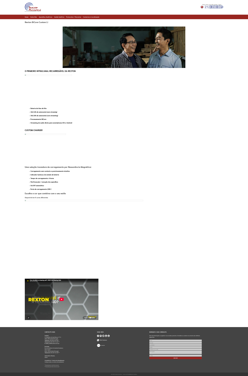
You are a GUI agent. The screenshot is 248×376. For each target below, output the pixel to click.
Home (26, 17)
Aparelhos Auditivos (45, 17)
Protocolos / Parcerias (73, 17)
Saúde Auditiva (59, 17)
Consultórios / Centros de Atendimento (54, 360)
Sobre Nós (33, 17)
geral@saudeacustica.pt (53, 343)
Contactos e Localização (91, 17)
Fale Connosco (103, 340)
